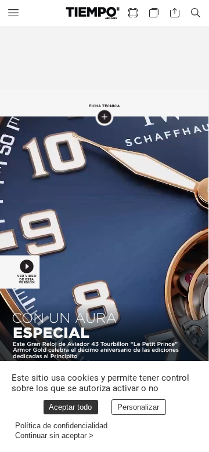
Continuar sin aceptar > (54, 435)
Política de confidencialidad (61, 425)
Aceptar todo (70, 407)
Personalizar (138, 407)
